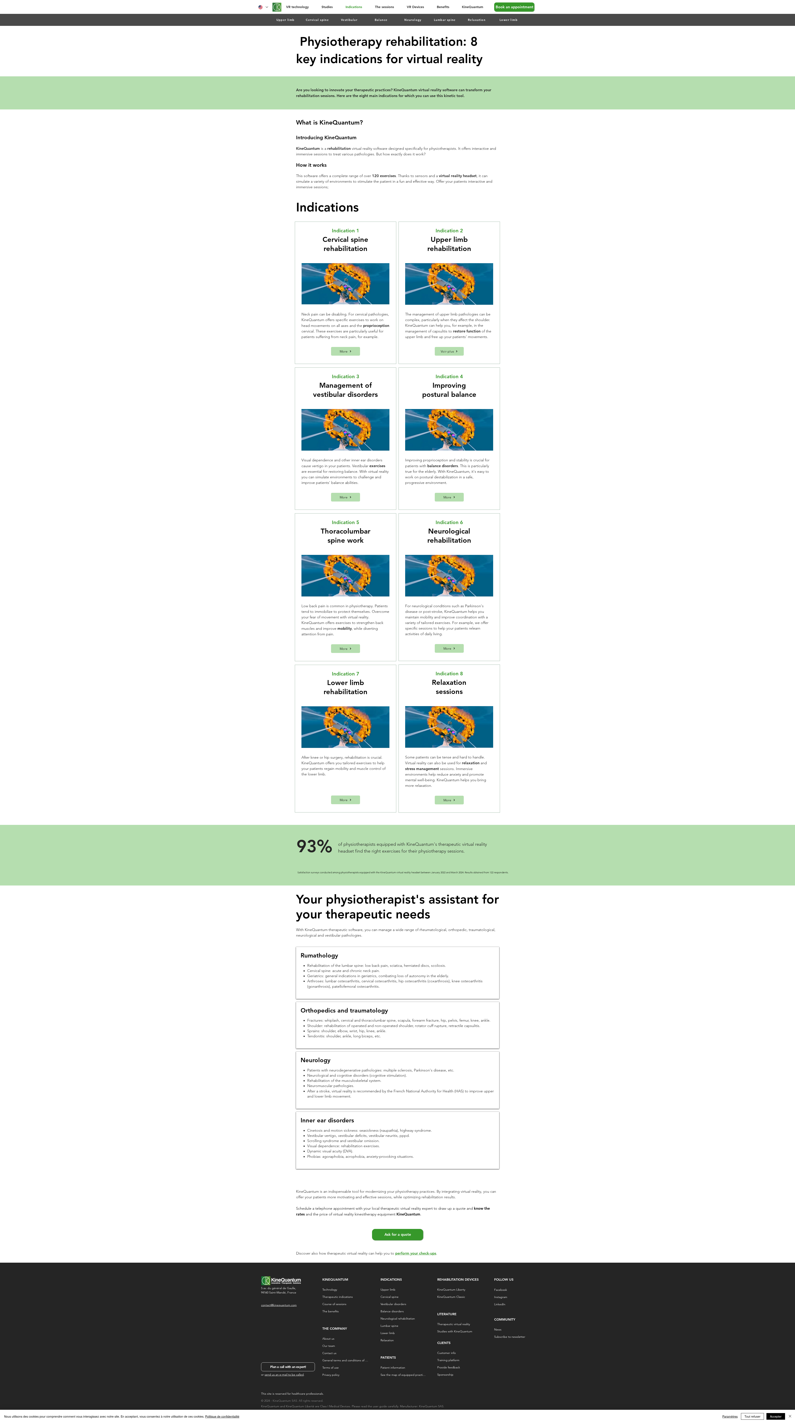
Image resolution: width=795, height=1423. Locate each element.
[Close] (790, 1416)
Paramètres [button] (730, 1416)
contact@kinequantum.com (279, 1305)
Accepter (776, 1416)
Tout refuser (752, 1416)
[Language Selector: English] (263, 7)
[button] (330, 6)
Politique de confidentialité (222, 1416)
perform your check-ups (415, 1253)
